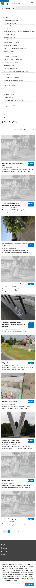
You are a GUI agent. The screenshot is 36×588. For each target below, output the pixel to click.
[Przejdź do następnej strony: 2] (29, 531)
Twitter (5, 551)
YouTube (5, 554)
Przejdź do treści (4, 1)
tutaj (3, 576)
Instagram (5, 558)
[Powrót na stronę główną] (2, 8)
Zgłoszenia (7, 8)
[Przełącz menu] (32, 3)
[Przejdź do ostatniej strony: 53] (31, 531)
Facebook (5, 548)
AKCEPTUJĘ (29, 584)
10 (26, 531)
